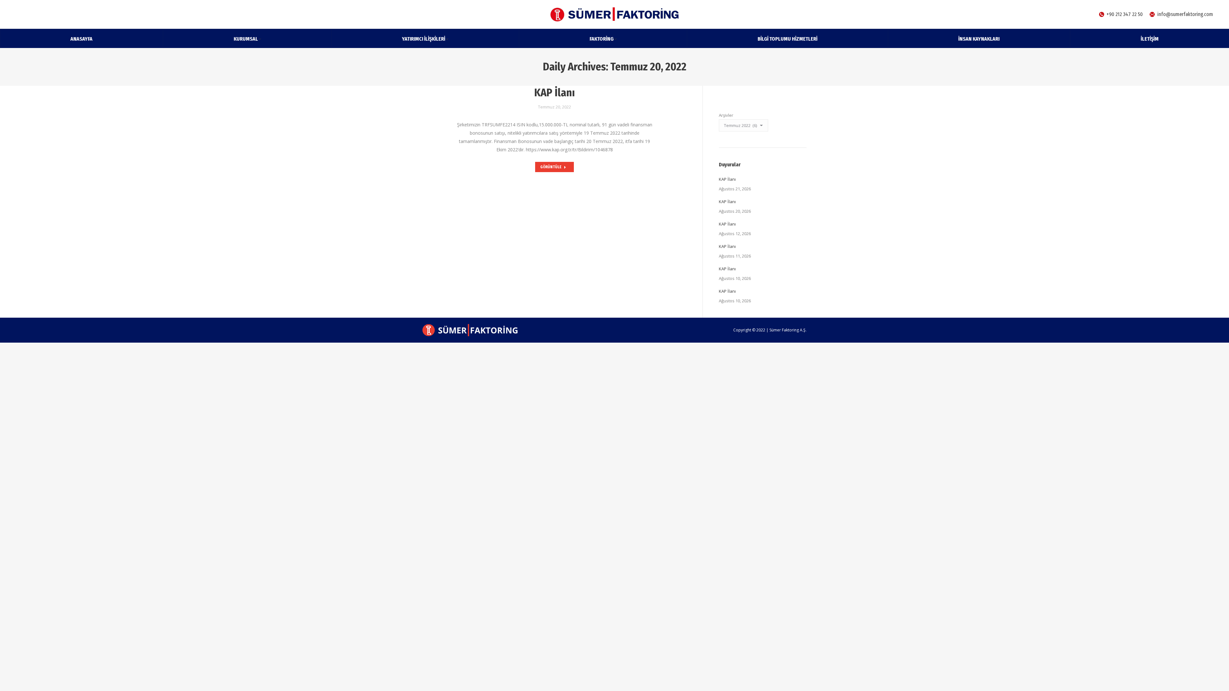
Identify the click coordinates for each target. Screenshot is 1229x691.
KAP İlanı (554, 92)
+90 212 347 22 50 (1124, 14)
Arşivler (726, 115)
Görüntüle (550, 167)
